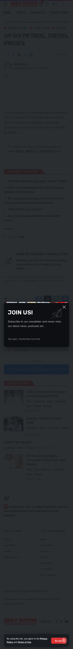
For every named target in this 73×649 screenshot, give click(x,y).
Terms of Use (24, 642)
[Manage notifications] (64, 640)
